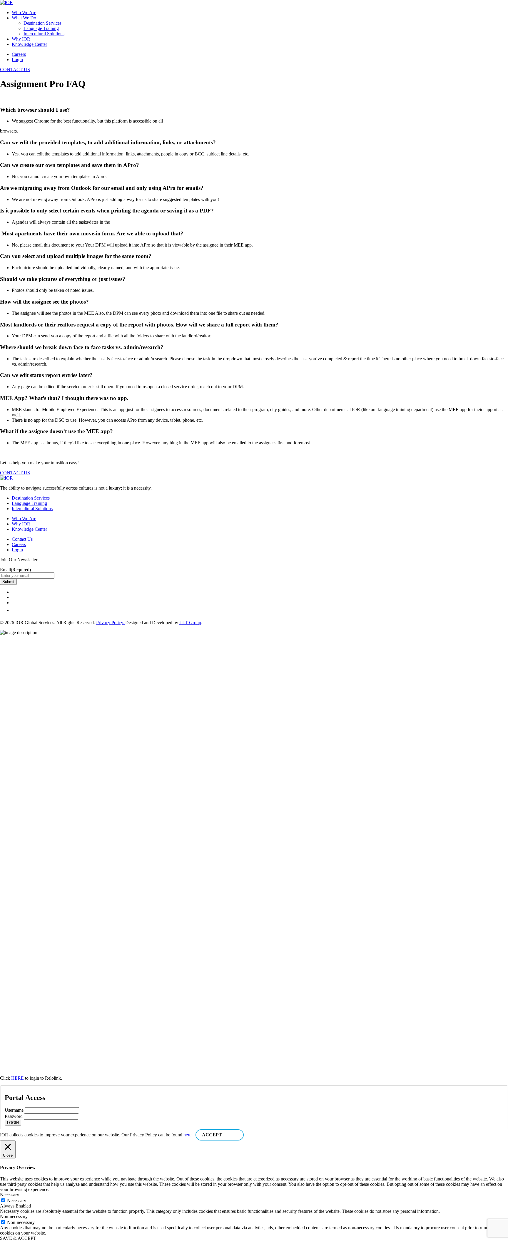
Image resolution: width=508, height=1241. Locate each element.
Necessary (16, 1200)
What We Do (24, 17)
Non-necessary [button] (14, 1216)
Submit (8, 582)
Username (14, 1110)
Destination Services (42, 23)
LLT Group (190, 622)
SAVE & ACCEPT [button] (18, 1238)
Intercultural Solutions (44, 33)
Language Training (41, 28)
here (187, 1134)
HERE (17, 1078)
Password (14, 1116)
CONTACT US (15, 69)
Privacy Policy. (110, 622)
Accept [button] (212, 1134)
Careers (19, 54)
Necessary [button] (9, 1194)
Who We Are (24, 12)
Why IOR (21, 38)
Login (17, 59)
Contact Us (22, 539)
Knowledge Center (29, 44)
